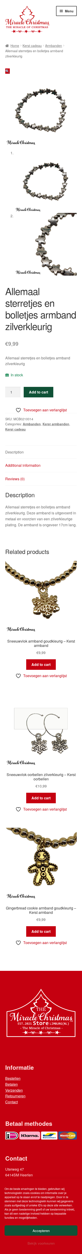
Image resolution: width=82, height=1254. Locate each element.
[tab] (41, 452)
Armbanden (53, 45)
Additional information (23, 465)
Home (14, 45)
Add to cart (38, 392)
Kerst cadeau (32, 45)
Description (14, 452)
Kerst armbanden (56, 424)
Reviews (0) (15, 478)
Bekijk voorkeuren (41, 1243)
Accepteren (41, 1230)
